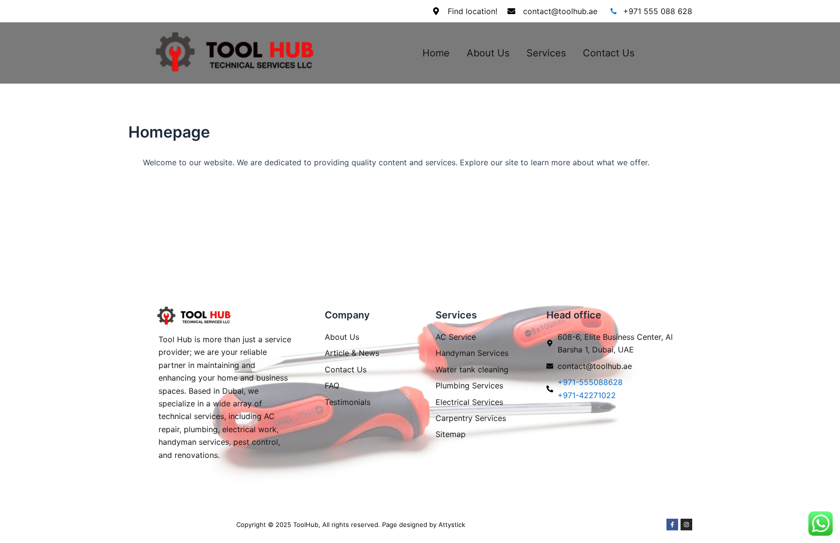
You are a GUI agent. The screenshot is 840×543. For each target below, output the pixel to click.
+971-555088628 (590, 382)
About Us (488, 53)
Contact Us (608, 53)
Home (436, 53)
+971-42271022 (587, 395)
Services (546, 53)
